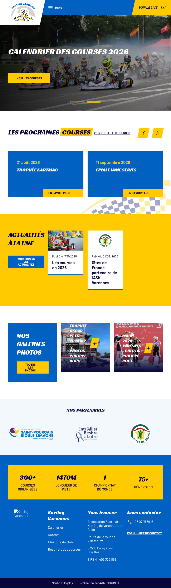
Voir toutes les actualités (26, 261)
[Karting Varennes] (23, 12)
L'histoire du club (60, 542)
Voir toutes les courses (112, 133)
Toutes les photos (30, 367)
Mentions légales (62, 583)
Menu (58, 7)
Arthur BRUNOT (109, 583)
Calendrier (55, 527)
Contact (54, 535)
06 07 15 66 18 (144, 521)
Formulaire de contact (144, 533)
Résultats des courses (64, 549)
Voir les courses (29, 78)
